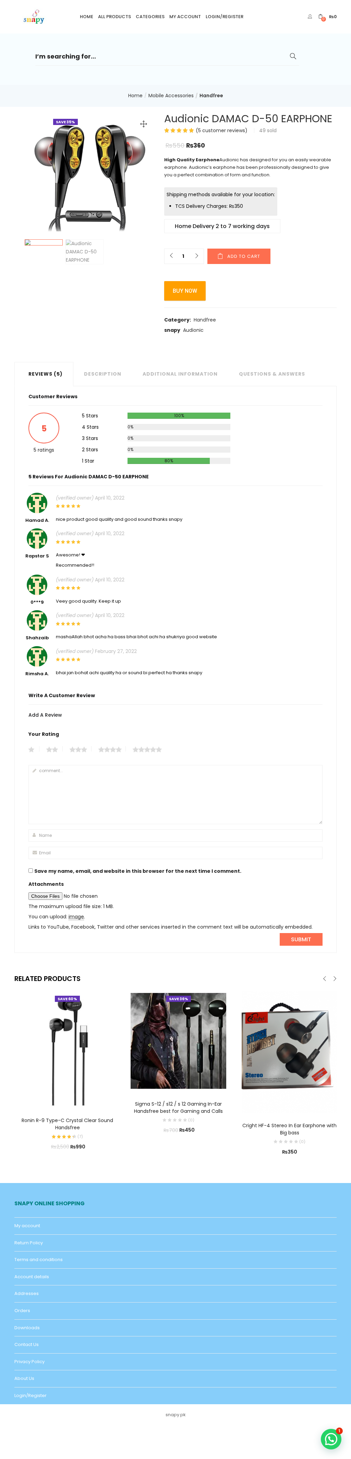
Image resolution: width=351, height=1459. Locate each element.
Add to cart (243, 256)
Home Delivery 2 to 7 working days (222, 226)
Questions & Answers (272, 373)
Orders (22, 1310)
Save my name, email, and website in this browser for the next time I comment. (137, 871)
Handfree (211, 95)
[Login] (311, 16)
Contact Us (26, 1344)
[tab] (43, 374)
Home (86, 16)
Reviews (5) (45, 373)
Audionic (193, 330)
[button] (327, 17)
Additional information (180, 373)
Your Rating (43, 734)
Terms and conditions (38, 1259)
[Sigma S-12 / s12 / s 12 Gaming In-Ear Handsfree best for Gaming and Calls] (178, 1040)
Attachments (46, 884)
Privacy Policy (29, 1361)
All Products (114, 16)
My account (185, 16)
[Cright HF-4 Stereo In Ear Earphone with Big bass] (289, 1051)
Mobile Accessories (171, 95)
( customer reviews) (221, 130)
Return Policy (28, 1243)
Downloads (27, 1327)
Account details (31, 1276)
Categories (150, 16)
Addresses (26, 1293)
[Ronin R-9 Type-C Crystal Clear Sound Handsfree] (67, 1048)
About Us (24, 1378)
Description (102, 373)
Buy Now (185, 291)
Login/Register (224, 16)
